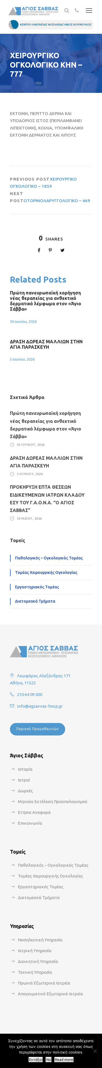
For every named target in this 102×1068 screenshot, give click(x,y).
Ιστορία (25, 769)
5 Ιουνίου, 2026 (22, 359)
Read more (64, 1059)
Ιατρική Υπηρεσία (35, 950)
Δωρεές (25, 790)
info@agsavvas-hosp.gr (40, 706)
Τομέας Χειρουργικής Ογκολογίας (46, 572)
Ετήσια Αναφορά (34, 812)
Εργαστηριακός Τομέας (37, 587)
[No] (95, 1051)
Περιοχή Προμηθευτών (37, 729)
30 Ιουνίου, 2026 (23, 321)
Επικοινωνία (30, 823)
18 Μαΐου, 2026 (29, 518)
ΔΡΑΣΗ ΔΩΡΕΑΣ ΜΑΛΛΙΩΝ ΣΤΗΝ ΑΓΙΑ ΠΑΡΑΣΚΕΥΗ (46, 344)
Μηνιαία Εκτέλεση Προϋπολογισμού (52, 801)
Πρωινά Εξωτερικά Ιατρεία (44, 983)
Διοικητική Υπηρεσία (38, 961)
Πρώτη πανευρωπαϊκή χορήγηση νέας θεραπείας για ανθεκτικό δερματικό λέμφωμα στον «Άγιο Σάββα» (45, 301)
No (48, 1059)
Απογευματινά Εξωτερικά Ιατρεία (50, 993)
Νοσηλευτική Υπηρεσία (40, 939)
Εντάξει (35, 1059)
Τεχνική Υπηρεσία (35, 972)
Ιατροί (24, 780)
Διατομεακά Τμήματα (35, 601)
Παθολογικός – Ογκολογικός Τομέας (49, 558)
